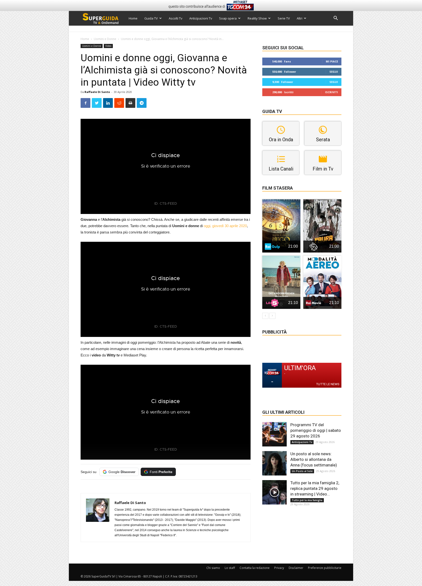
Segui (333, 71)
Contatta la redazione (255, 568)
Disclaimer (296, 568)
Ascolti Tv (175, 18)
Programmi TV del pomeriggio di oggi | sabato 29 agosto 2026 (315, 430)
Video (108, 46)
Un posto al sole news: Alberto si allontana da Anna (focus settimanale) (313, 459)
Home (133, 18)
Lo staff (230, 568)
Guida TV (151, 18)
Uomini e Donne (105, 39)
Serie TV (284, 18)
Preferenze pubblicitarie (324, 568)
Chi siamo (213, 568)
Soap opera (228, 18)
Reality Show (257, 18)
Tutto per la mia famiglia (307, 500)
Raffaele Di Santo (97, 92)
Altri (299, 18)
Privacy (279, 568)
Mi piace (332, 61)
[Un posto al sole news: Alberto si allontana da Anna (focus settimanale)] (274, 463)
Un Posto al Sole (302, 471)
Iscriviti (331, 92)
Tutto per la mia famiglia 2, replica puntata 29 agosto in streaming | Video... (314, 488)
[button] (335, 18)
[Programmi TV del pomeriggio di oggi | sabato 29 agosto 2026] (274, 434)
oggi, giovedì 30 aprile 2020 (225, 226)
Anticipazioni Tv (200, 18)
